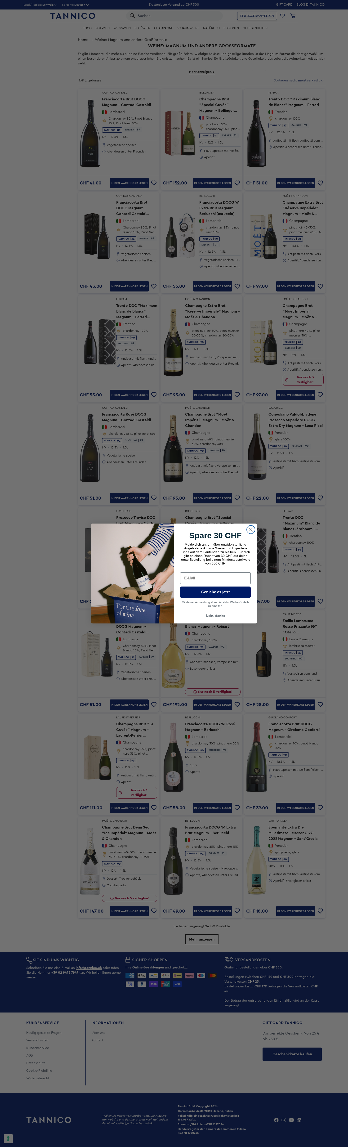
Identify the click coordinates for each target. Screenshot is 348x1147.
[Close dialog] (251, 529)
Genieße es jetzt (215, 592)
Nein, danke (215, 616)
